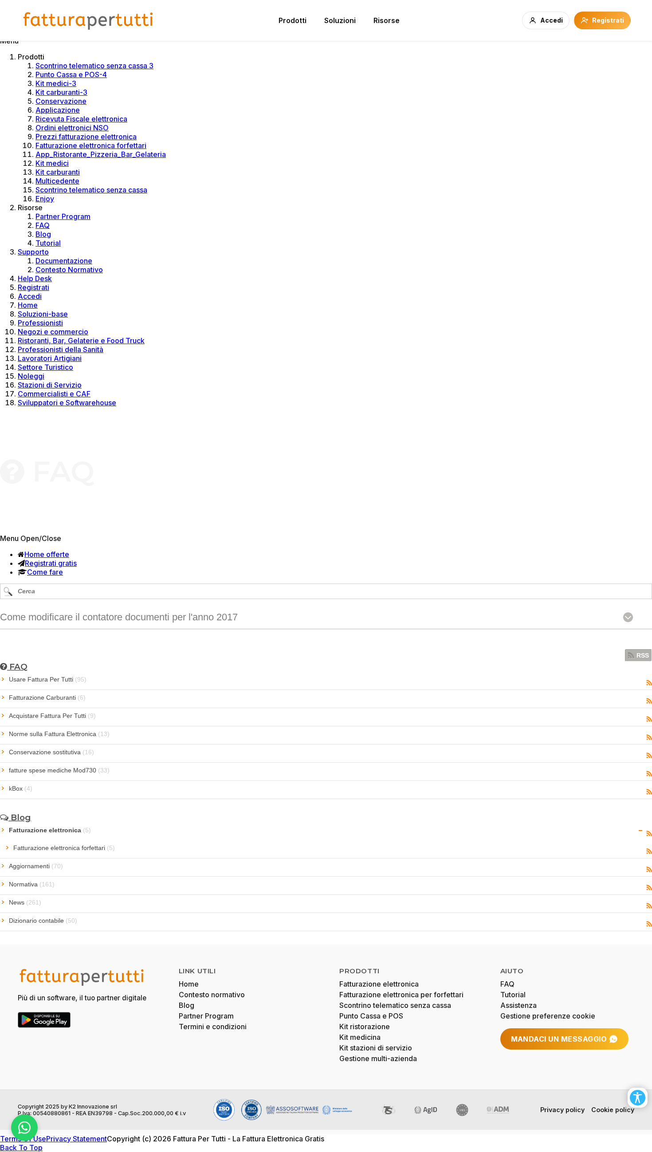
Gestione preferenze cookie (547, 1015)
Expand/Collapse (640, 830)
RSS (642, 655)
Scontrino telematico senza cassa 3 (94, 65)
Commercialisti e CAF (54, 393)
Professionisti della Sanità (60, 349)
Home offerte (46, 554)
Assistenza (518, 1005)
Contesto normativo (212, 994)
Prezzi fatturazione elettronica (86, 136)
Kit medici (52, 163)
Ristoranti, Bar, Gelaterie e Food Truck (81, 340)
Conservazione (60, 101)
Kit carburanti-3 (61, 92)
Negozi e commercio (53, 331)
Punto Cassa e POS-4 (71, 74)
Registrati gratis (51, 563)
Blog (43, 234)
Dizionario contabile (43, 920)
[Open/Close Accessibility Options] (637, 1097)
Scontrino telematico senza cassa (91, 189)
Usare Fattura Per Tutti (47, 679)
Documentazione (63, 260)
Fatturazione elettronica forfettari (90, 145)
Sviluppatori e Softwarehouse (67, 402)
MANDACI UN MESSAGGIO (559, 1038)
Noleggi (31, 376)
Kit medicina (360, 1037)
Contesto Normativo (69, 269)
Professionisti (40, 322)
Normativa (32, 884)
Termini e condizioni (213, 1026)
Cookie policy (612, 1109)
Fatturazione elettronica (50, 830)
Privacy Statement (76, 1138)
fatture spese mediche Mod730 (59, 770)
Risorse (386, 20)
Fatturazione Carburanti (47, 697)
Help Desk (35, 278)
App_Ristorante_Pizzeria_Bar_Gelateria (100, 154)
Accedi (30, 296)
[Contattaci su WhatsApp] (24, 1127)
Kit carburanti (57, 172)
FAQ (42, 225)
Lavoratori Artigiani (50, 358)
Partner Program (62, 216)
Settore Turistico (45, 367)
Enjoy (44, 198)
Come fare (45, 572)
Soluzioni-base (43, 314)
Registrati (33, 287)
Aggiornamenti (36, 866)
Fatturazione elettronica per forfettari (401, 994)
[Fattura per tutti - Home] (88, 20)
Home (28, 305)
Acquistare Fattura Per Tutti (52, 715)
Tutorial (48, 243)
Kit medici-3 (55, 83)
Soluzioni (340, 20)
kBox (20, 788)
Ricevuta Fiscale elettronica (81, 118)
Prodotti (292, 20)
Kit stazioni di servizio (375, 1047)
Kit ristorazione (364, 1026)
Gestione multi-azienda (378, 1058)
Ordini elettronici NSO (72, 127)
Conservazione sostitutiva (51, 752)
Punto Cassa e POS (371, 1015)
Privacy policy (562, 1109)
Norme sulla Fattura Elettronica (59, 733)
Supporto (33, 251)
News (25, 902)
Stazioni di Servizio (50, 384)
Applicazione (57, 110)
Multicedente (57, 180)
